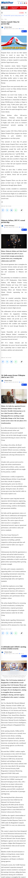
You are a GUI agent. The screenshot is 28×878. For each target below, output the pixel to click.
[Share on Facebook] (3, 210)
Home (2, 19)
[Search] (26, 13)
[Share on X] (7, 210)
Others (5, 19)
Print (25, 31)
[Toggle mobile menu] (2, 12)
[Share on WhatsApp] (16, 210)
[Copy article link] (21, 210)
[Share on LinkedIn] (11, 210)
